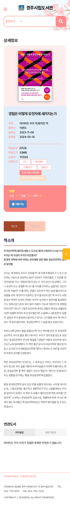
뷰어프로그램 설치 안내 (33, 178)
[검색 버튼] (61, 21)
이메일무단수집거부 (28, 476)
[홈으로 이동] (35, 7)
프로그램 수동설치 (30, 172)
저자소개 (35, 226)
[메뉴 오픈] (66, 254)
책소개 (14, 226)
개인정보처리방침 (11, 476)
